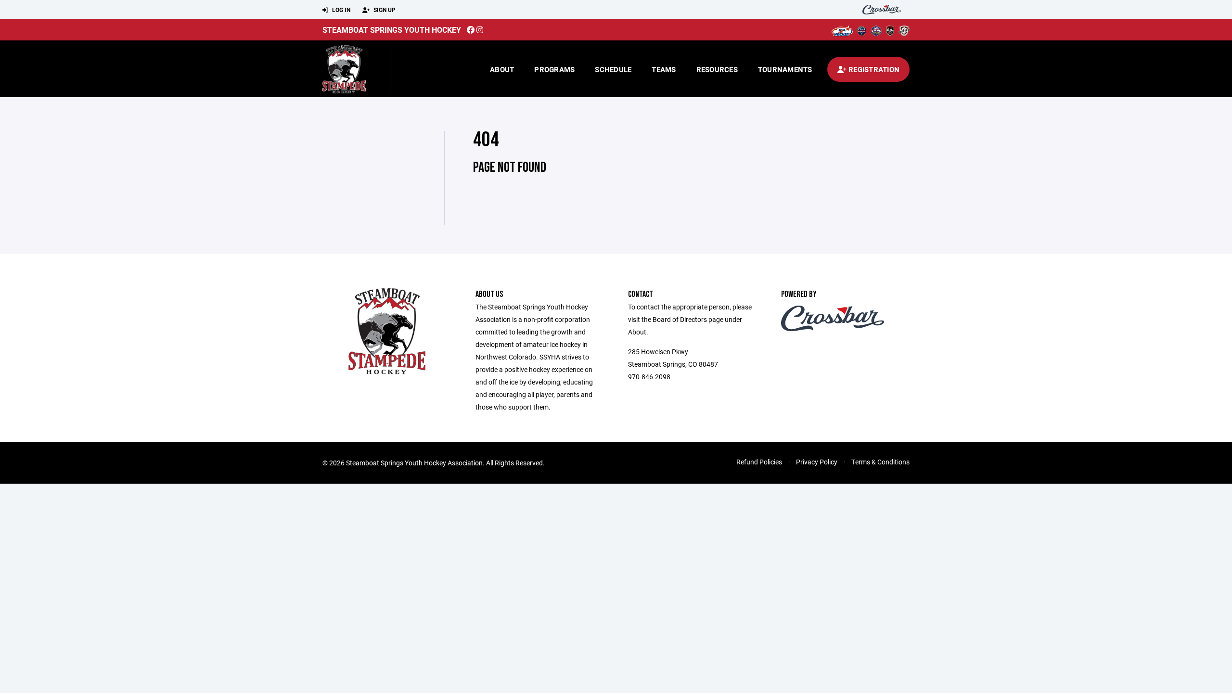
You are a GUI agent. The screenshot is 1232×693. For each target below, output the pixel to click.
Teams (664, 69)
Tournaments (785, 69)
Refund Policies (759, 461)
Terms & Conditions (880, 461)
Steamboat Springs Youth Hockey (391, 30)
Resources (717, 69)
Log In (340, 9)
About (502, 69)
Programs (554, 69)
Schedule (613, 69)
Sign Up (384, 9)
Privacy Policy (816, 461)
